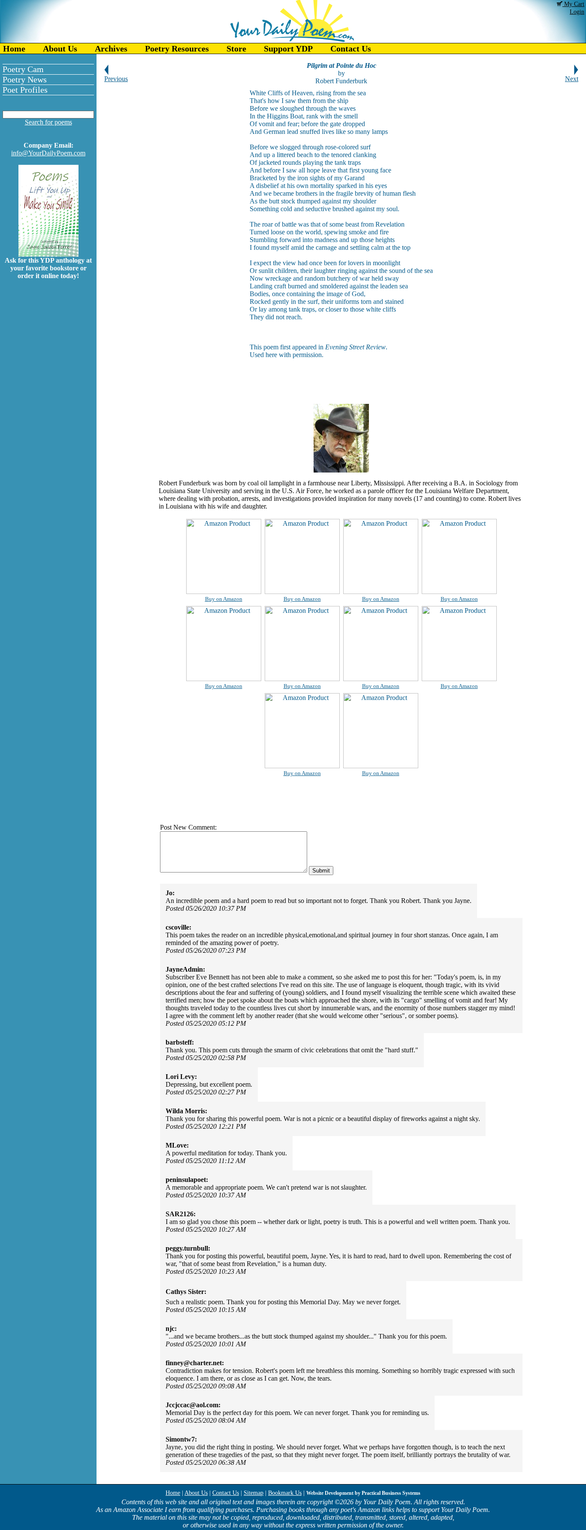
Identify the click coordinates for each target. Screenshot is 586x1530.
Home (14, 48)
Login (577, 12)
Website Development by (363, 1493)
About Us (60, 48)
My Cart (573, 4)
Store (236, 48)
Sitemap (253, 1493)
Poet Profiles (25, 89)
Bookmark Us (285, 1493)
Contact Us (350, 48)
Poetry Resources (177, 48)
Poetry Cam (23, 69)
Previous (116, 78)
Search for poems (48, 122)
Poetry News (25, 79)
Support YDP (288, 48)
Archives (111, 48)
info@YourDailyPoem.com (48, 153)
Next (571, 78)
